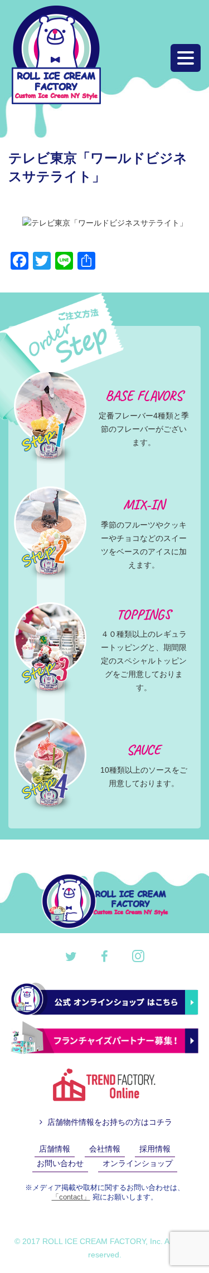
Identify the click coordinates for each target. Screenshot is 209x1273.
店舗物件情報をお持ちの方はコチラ (108, 1122)
